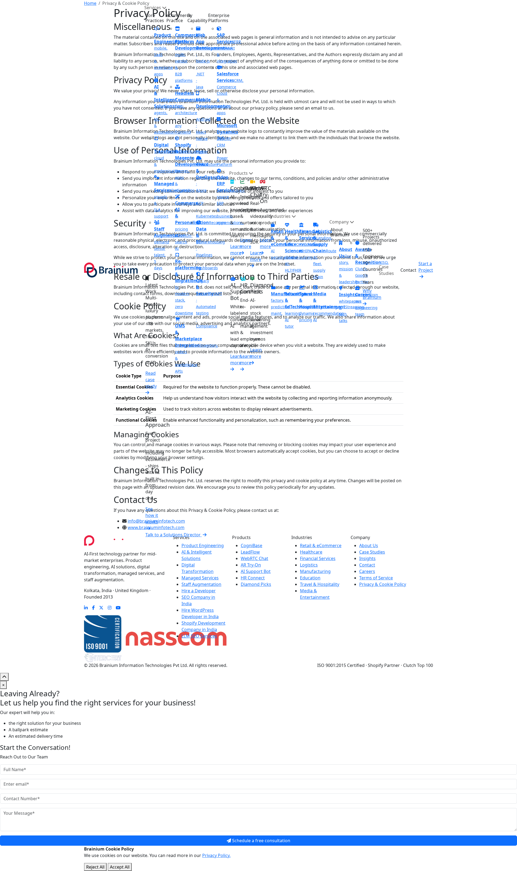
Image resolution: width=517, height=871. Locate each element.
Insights (367, 558)
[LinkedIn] (86, 607)
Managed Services (200, 578)
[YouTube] (118, 607)
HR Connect (253, 578)
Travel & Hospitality (319, 584)
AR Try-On (251, 565)
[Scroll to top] (4, 677)
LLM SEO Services (199, 636)
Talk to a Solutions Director (173, 535)
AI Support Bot (256, 571)
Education (310, 578)
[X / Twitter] (101, 607)
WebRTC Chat (254, 558)
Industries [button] (281, 216)
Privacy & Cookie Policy (382, 584)
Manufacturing (315, 571)
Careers (367, 571)
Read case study (151, 379)
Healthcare (311, 552)
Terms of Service (376, 578)
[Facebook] (93, 607)
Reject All (95, 867)
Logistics (309, 565)
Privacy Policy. (216, 855)
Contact (408, 270)
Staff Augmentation (201, 584)
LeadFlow (250, 552)
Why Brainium (372, 294)
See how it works (151, 515)
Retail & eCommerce (320, 545)
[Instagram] (109, 607)
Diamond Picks (256, 584)
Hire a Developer (198, 591)
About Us (368, 545)
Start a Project (425, 267)
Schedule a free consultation (260, 841)
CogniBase (251, 545)
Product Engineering (202, 545)
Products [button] (239, 173)
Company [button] (339, 222)
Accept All (120, 867)
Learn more (236, 249)
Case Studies (386, 270)
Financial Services (318, 558)
